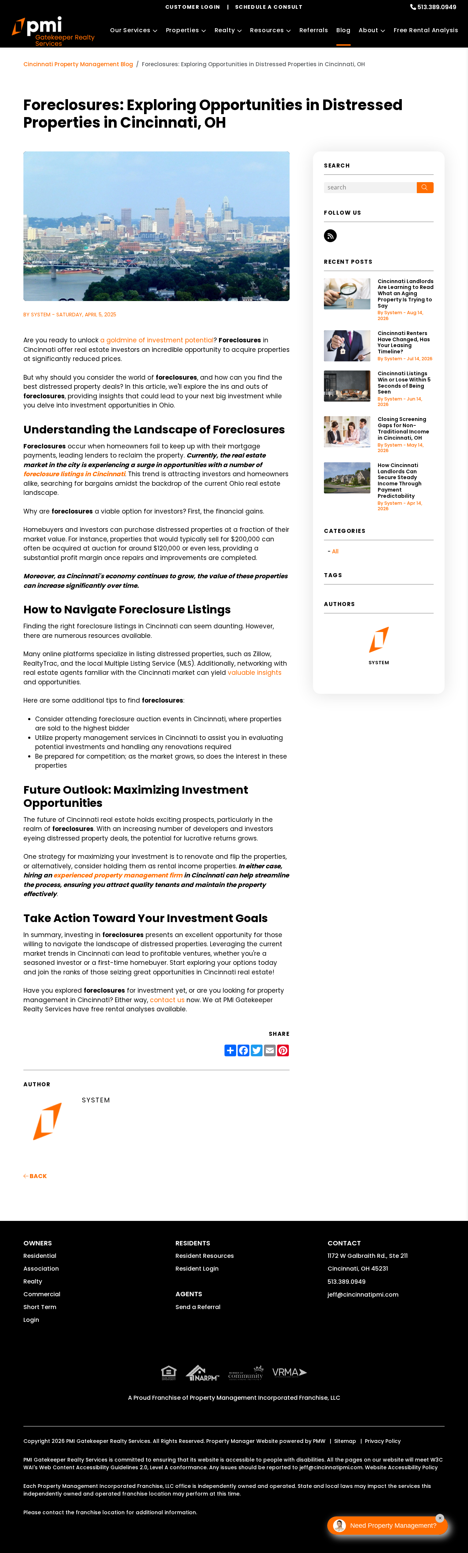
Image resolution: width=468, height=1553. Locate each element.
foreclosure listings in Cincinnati (74, 474)
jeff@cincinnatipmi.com (363, 1294)
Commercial (41, 1294)
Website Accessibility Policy (401, 1467)
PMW (319, 1441)
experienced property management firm (117, 875)
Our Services (130, 30)
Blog (343, 30)
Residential (39, 1256)
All (335, 551)
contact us (167, 1000)
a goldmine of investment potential (157, 340)
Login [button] (31, 1320)
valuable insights (255, 672)
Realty (225, 30)
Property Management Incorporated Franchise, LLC (265, 1398)
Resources (267, 30)
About (368, 30)
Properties (182, 30)
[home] (53, 31)
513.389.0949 (437, 7)
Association (41, 1268)
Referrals (313, 30)
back (38, 1176)
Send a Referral (198, 1307)
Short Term (39, 1307)
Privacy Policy (383, 1441)
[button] (330, 235)
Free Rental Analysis (426, 30)
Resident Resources (205, 1256)
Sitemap (345, 1441)
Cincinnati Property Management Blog (78, 64)
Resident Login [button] (197, 1268)
